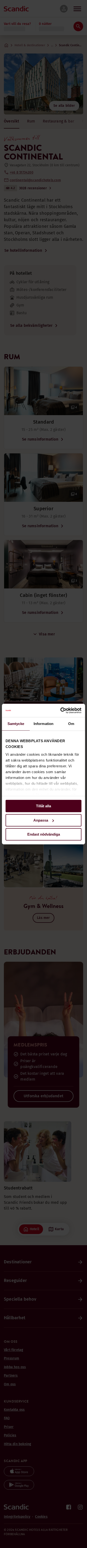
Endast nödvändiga (43, 834)
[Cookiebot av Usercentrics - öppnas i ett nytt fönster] (61, 710)
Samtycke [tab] (15, 724)
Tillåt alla (43, 806)
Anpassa (40, 820)
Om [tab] (71, 724)
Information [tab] (43, 724)
